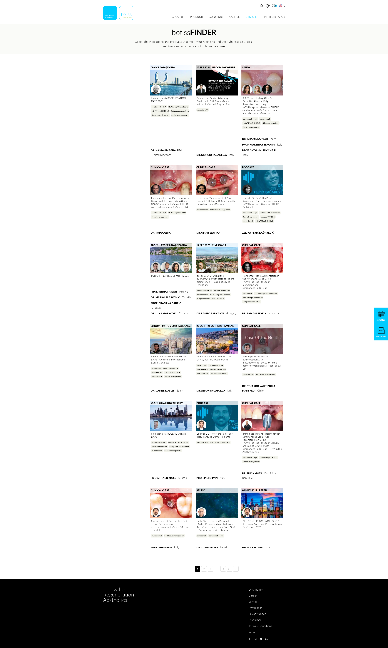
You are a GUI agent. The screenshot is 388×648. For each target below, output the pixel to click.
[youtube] (261, 639)
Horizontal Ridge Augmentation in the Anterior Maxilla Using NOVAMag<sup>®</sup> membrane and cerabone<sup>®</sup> (260, 281)
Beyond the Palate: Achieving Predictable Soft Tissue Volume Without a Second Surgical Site (213, 101)
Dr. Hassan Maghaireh (166, 150)
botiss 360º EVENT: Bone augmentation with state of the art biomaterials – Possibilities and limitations (215, 280)
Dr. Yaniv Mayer (207, 547)
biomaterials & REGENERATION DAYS (168, 435)
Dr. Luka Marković (164, 313)
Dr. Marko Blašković (165, 297)
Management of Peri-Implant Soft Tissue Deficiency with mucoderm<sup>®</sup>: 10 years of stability (170, 525)
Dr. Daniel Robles (163, 390)
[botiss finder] (268, 5)
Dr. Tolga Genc (161, 232)
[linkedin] (266, 639)
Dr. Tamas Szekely (254, 313)
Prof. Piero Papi (207, 477)
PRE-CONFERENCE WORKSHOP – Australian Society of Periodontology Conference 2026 (262, 524)
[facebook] (250, 639)
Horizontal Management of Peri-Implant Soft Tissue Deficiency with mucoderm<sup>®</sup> (216, 201)
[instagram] (255, 639)
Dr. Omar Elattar (208, 232)
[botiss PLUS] (275, 5)
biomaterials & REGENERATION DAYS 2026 (168, 100)
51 (229, 569)
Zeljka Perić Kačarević (258, 232)
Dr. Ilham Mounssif (255, 138)
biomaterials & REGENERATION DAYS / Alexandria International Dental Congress (168, 359)
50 (223, 569)
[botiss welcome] (118, 13)
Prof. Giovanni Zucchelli (259, 150)
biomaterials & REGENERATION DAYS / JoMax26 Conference (214, 358)
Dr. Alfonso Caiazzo (210, 390)
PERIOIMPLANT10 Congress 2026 (170, 275)
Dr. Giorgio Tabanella (211, 154)
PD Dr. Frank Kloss (163, 477)
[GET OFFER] (381, 316)
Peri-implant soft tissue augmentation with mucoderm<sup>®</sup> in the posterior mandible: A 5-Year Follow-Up (262, 362)
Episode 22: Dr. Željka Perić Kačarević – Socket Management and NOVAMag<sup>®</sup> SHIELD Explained (262, 202)
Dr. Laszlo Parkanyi (210, 313)
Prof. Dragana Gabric (166, 303)
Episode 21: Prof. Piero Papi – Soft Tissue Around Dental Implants (215, 435)
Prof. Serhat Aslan (164, 291)
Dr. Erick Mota (252, 473)
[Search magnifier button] (262, 6)
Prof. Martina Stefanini (258, 144)
